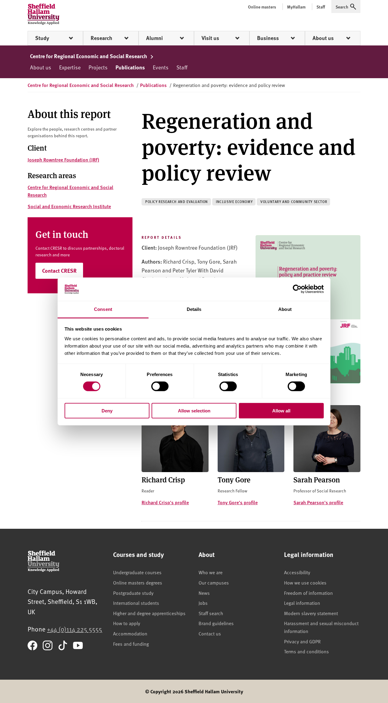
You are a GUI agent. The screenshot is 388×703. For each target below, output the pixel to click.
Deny (107, 410)
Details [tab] (194, 309)
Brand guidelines (216, 623)
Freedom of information (308, 592)
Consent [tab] (103, 309)
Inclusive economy (234, 201)
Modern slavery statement (311, 613)
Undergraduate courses (137, 572)
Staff (181, 67)
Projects (98, 67)
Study (42, 38)
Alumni (154, 38)
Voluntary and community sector (293, 201)
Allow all (281, 410)
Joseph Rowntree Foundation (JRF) (63, 159)
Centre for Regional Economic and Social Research (89, 56)
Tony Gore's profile (238, 502)
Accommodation (130, 633)
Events (161, 67)
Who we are (210, 572)
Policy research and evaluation (176, 201)
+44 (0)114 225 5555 (74, 629)
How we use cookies (305, 582)
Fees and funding (131, 643)
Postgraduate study (133, 592)
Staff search (211, 613)
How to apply (126, 623)
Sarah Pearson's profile (318, 502)
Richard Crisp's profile (165, 502)
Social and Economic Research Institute (69, 206)
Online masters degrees (137, 582)
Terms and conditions (306, 651)
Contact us (210, 633)
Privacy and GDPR (302, 641)
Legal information (302, 602)
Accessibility (297, 572)
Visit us (210, 38)
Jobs (203, 602)
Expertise (70, 67)
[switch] (160, 386)
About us (323, 38)
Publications (130, 67)
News (204, 592)
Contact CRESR (59, 271)
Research (101, 38)
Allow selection (194, 410)
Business (268, 38)
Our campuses (214, 582)
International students (136, 602)
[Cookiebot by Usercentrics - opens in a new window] (297, 289)
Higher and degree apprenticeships (149, 613)
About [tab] (285, 309)
